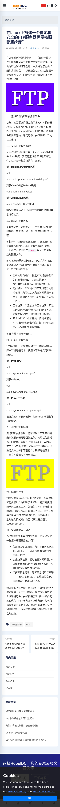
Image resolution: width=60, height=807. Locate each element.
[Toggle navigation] (4, 5)
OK (30, 798)
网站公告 (10, 673)
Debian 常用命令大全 (16, 732)
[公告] (48, 5)
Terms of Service (44, 791)
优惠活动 (10, 688)
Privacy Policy (17, 791)
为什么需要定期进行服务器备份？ (22, 725)
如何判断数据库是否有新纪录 (20, 711)
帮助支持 (10, 666)
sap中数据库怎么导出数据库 (20, 718)
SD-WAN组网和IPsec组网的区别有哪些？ (26, 739)
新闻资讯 (34, 48)
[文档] (51, 5)
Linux (29, 624)
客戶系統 (9, 19)
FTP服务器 (17, 624)
